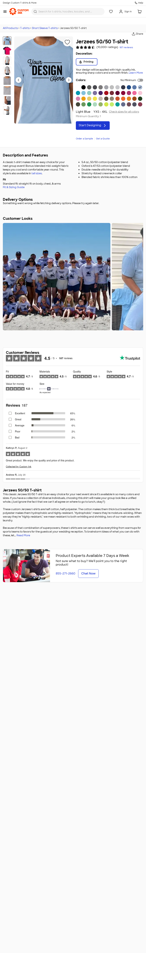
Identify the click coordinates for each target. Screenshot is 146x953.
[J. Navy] (123, 87)
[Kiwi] (100, 104)
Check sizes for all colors (124, 111)
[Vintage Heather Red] (140, 104)
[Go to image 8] (7, 110)
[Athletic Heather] (106, 87)
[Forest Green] (140, 99)
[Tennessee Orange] (129, 99)
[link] (18, 11)
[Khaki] (112, 99)
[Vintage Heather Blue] (123, 104)
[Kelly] (89, 104)
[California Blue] (78, 93)
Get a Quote (103, 138)
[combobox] (68, 11)
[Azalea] (78, 99)
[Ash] (112, 87)
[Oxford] (100, 87)
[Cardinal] (123, 93)
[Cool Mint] (95, 104)
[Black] (83, 87)
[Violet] (95, 93)
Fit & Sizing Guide (14, 187)
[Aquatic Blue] (83, 93)
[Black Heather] (89, 87)
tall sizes (37, 173)
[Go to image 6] (7, 90)
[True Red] (106, 93)
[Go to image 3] (7, 60)
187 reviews (126, 47)
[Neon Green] (112, 104)
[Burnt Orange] (117, 99)
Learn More (136, 72)
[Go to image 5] (7, 80)
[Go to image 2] (7, 50)
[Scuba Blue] (89, 93)
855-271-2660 (65, 573)
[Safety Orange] (123, 99)
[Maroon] (117, 93)
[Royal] (129, 87)
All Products (10, 28)
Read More (23, 535)
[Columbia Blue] (134, 87)
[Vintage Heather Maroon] (129, 104)
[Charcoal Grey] (95, 87)
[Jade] (117, 104)
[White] (78, 87)
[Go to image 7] (7, 100)
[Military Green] (78, 104)
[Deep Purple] (100, 93)
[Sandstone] (100, 99)
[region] (73, 276)
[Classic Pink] (140, 93)
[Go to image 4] (7, 70)
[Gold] (83, 99)
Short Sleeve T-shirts (45, 28)
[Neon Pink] (134, 93)
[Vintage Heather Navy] (134, 104)
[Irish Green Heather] (83, 104)
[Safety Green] (106, 104)
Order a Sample (84, 138)
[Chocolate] (106, 99)
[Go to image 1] (7, 40)
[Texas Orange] (134, 99)
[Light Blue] (140, 87)
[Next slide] (69, 80)
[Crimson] (112, 93)
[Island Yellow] (89, 99)
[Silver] (117, 87)
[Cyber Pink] (129, 93)
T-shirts (25, 28)
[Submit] (35, 11)
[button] (67, 42)
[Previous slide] (18, 80)
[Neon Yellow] (95, 99)
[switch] (140, 80)
